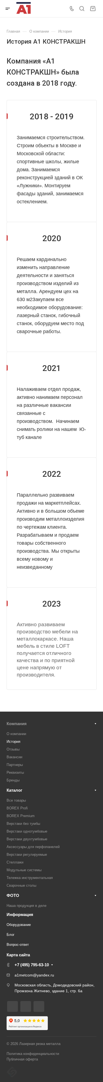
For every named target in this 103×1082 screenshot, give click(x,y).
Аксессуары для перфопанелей (33, 847)
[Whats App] (25, 1006)
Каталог (14, 790)
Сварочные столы (21, 885)
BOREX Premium (21, 816)
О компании (16, 734)
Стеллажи (15, 862)
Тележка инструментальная (30, 878)
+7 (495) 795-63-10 (32, 964)
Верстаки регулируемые (27, 854)
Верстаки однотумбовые (27, 831)
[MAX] (39, 1006)
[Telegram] (12, 1006)
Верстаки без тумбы (23, 824)
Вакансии (14, 757)
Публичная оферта (22, 1059)
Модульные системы (24, 870)
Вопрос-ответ (18, 945)
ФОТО (13, 895)
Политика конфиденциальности (33, 1054)
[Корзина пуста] (93, 8)
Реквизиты (15, 772)
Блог (11, 935)
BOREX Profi (17, 808)
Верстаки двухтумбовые (27, 839)
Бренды (13, 780)
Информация (20, 914)
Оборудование (19, 925)
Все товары (16, 800)
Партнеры (15, 765)
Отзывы (13, 749)
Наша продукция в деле (26, 906)
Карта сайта (18, 954)
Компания (17, 723)
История (13, 741)
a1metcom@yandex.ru (34, 975)
